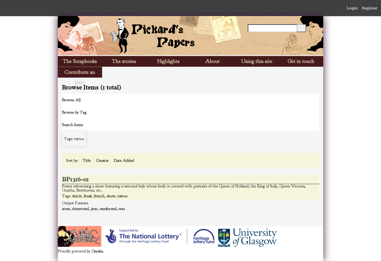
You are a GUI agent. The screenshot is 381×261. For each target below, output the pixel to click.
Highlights (168, 61)
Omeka (97, 251)
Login (352, 8)
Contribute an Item (80, 73)
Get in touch (301, 61)
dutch (77, 196)
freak (88, 196)
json (94, 208)
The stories (124, 61)
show (111, 196)
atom (66, 208)
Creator (103, 160)
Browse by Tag (74, 112)
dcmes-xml (80, 208)
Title (87, 160)
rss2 (122, 208)
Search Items (72, 124)
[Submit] (301, 28)
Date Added (124, 160)
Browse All (71, 100)
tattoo (123, 196)
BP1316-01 (75, 179)
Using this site (256, 61)
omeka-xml (108, 208)
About (212, 61)
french (99, 196)
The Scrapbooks (80, 61)
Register (369, 8)
